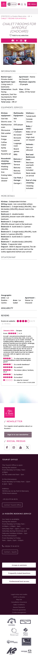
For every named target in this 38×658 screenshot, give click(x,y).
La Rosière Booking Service (16, 514)
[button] (25, 4)
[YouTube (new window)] (20, 447)
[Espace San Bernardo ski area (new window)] (12, 642)
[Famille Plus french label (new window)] (11, 622)
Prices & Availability (21, 40)
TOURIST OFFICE (10, 460)
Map (17, 40)
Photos (13, 40)
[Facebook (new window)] (7, 447)
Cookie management (19, 612)
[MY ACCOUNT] (22, 4)
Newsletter (14, 421)
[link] (12, 4)
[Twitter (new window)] (27, 447)
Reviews (25, 40)
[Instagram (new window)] (13, 447)
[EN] (19, 4)
